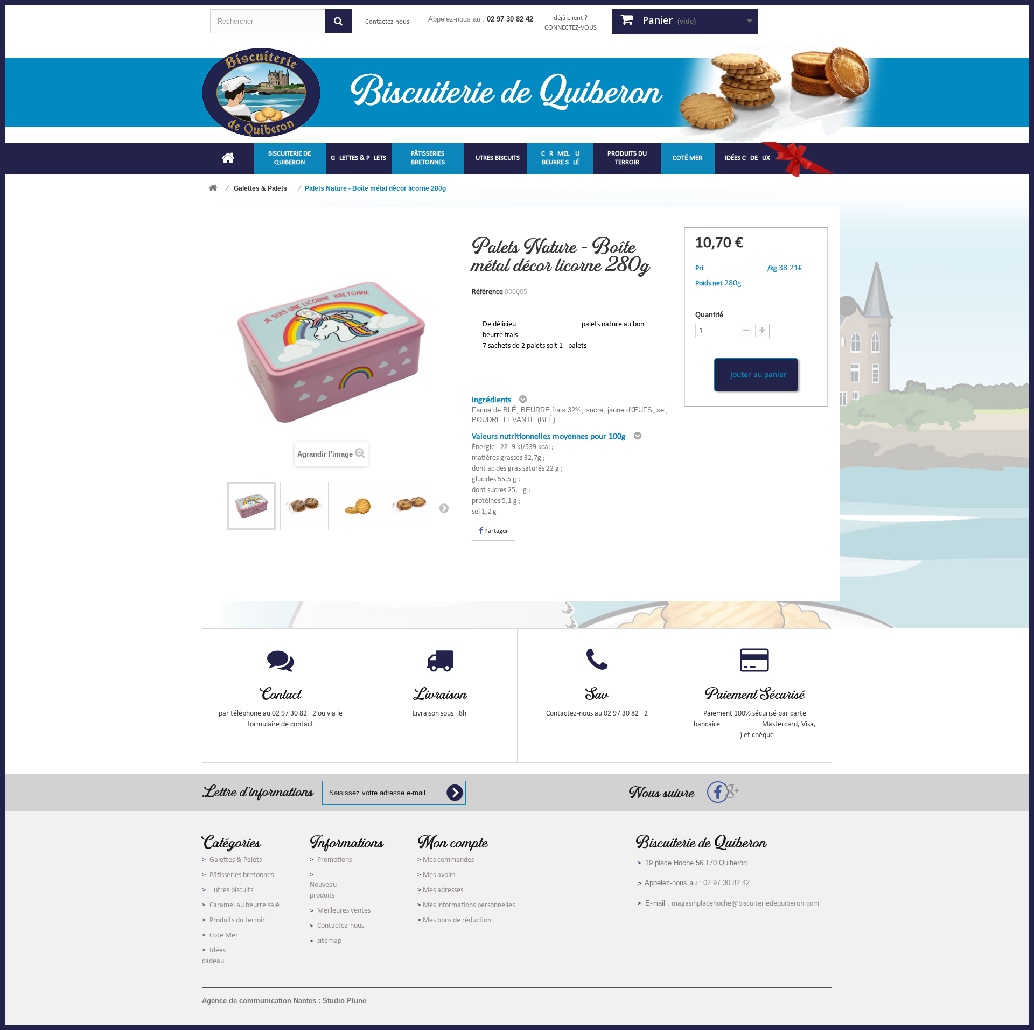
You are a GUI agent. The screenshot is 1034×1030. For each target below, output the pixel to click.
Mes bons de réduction (457, 920)
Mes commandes (448, 860)
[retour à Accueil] (212, 188)
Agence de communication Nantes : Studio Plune (284, 1001)
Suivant (443, 507)
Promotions (334, 860)
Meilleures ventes (344, 911)
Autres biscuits (231, 890)
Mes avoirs (439, 875)
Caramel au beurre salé (244, 905)
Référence (487, 292)
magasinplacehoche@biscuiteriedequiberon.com (745, 904)
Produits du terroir (237, 920)
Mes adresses (443, 890)
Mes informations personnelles (469, 905)
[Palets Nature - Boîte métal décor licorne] (251, 506)
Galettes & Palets (235, 860)
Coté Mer (223, 935)
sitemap (329, 941)
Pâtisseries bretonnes (241, 875)
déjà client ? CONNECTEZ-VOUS (570, 23)
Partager (495, 531)
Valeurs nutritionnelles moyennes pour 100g (549, 436)
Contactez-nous (387, 21)
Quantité (709, 315)
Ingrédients (491, 400)
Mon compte (452, 842)
